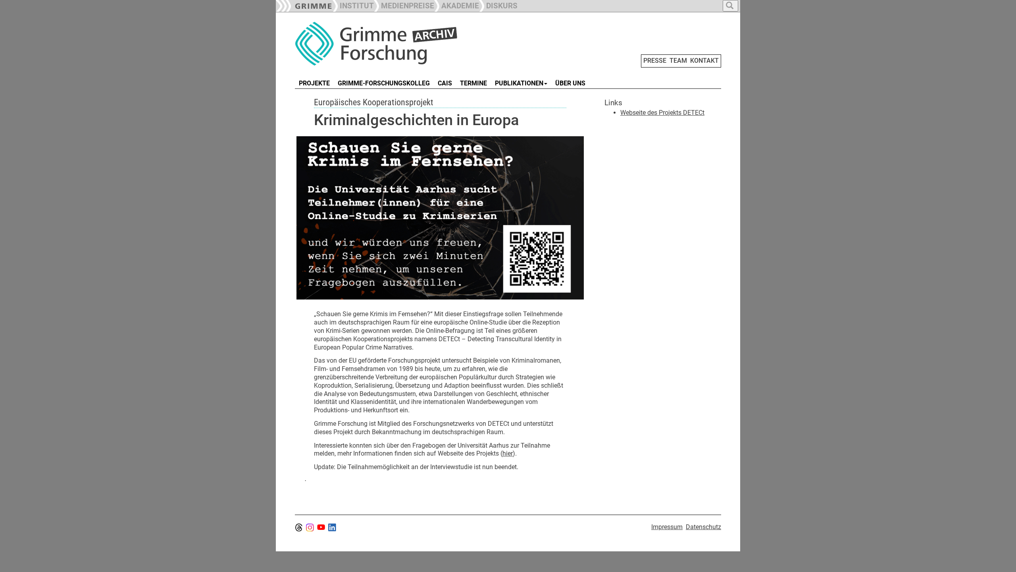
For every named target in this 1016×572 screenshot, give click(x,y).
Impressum (667, 527)
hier (507, 453)
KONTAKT (704, 60)
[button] (404, 5)
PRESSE (654, 60)
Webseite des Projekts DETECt (662, 112)
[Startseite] (384, 44)
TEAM (678, 60)
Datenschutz (703, 527)
